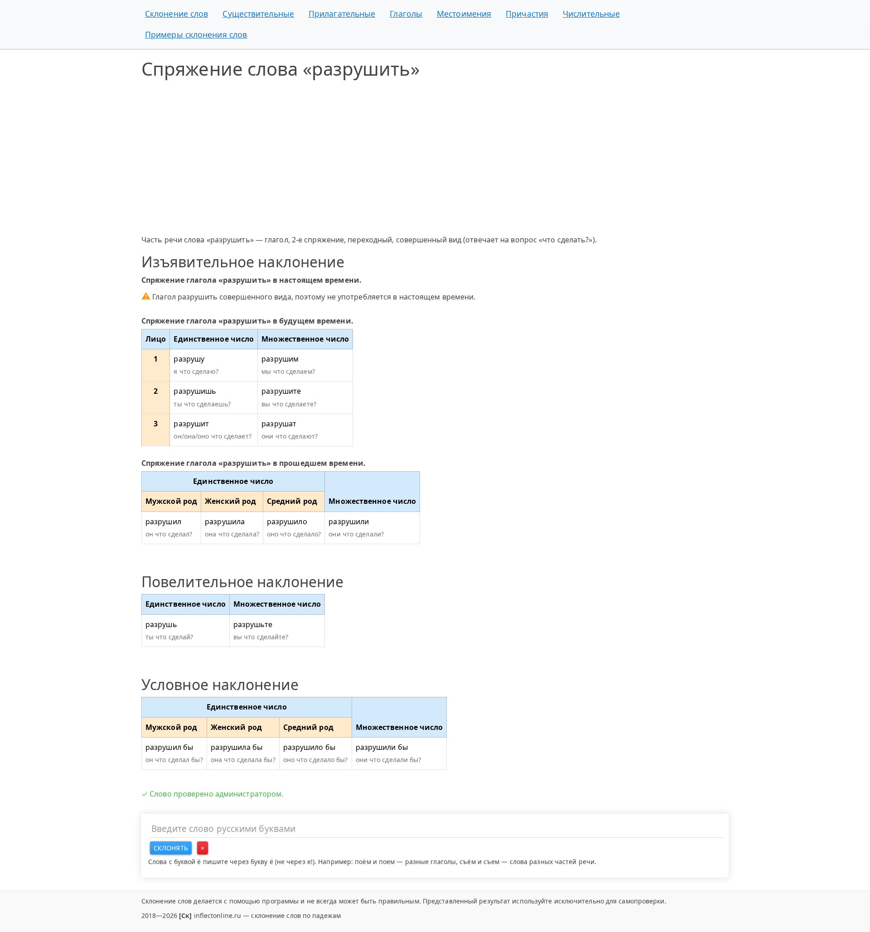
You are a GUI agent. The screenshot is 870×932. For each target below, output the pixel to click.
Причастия (527, 13)
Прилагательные (342, 13)
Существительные (258, 13)
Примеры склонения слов (196, 34)
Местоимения (464, 13)
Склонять (171, 848)
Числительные (591, 13)
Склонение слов (176, 13)
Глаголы (406, 13)
